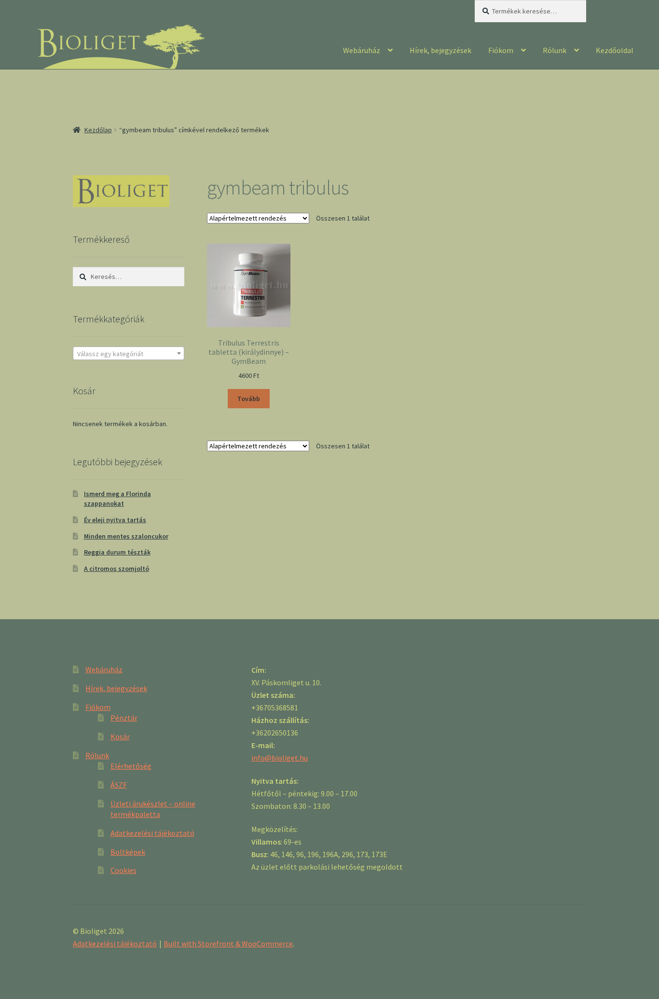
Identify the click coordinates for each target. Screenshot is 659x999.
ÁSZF (118, 785)
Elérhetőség (130, 766)
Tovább (248, 398)
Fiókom (500, 50)
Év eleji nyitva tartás (115, 519)
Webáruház (361, 50)
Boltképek (127, 852)
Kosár (120, 736)
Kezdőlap (98, 129)
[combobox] (128, 353)
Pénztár (123, 717)
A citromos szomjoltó (116, 568)
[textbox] (128, 354)
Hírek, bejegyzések (440, 50)
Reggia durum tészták (117, 552)
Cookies (123, 870)
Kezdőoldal (614, 50)
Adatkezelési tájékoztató (152, 833)
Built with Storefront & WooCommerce (228, 943)
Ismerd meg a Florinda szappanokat (117, 498)
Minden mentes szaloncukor (126, 536)
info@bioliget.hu (279, 758)
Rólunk (554, 50)
